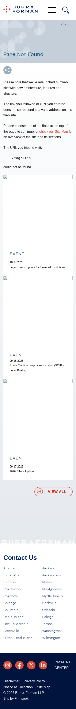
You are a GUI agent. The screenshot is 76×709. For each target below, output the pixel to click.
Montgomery (52, 589)
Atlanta (9, 568)
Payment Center (62, 665)
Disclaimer (11, 681)
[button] (7, 70)
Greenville (11, 631)
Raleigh (48, 617)
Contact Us (20, 557)
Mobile (47, 582)
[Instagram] (7, 665)
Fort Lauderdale (15, 624)
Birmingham (13, 575)
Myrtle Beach (52, 596)
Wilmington (51, 638)
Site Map (43, 687)
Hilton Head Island (18, 638)
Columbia (10, 610)
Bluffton (9, 582)
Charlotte (10, 596)
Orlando (48, 610)
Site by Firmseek (15, 698)
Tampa (47, 624)
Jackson (48, 568)
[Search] (65, 10)
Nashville (49, 603)
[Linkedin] (43, 665)
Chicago (9, 603)
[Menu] (52, 10)
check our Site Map (53, 131)
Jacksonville (51, 575)
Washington (51, 631)
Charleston (12, 589)
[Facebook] (19, 665)
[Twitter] (31, 665)
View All (57, 492)
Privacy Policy (34, 681)
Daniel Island (13, 617)
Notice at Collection (18, 687)
